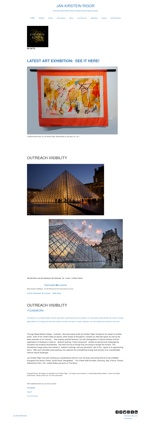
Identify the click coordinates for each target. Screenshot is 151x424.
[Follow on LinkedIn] (136, 413)
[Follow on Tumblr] (132, 413)
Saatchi (29, 392)
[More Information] (72, 100)
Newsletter (94, 18)
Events (50, 18)
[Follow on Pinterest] (121, 413)
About (71, 18)
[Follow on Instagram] (129, 413)
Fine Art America (32, 396)
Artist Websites (128, 418)
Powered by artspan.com (131, 416)
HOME (32, 18)
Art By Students (116, 18)
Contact (104, 18)
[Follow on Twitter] (125, 413)
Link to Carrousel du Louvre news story (44, 293)
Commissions (61, 18)
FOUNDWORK (75, 315)
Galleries (41, 18)
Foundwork (31, 388)
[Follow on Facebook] (117, 413)
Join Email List (82, 18)
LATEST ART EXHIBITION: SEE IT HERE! (63, 60)
